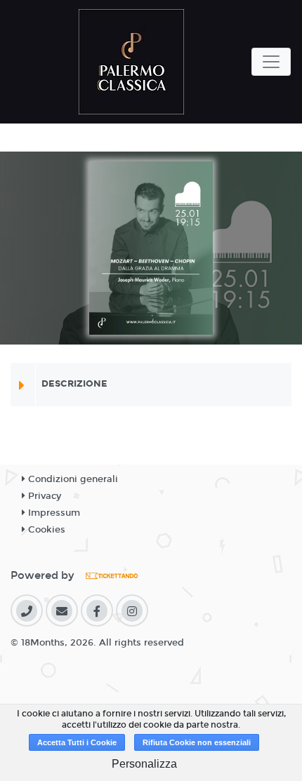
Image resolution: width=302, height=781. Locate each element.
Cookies (45, 529)
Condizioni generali (71, 479)
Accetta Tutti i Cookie (77, 742)
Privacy (43, 496)
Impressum (52, 513)
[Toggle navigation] (271, 62)
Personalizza (144, 764)
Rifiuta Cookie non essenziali (197, 742)
